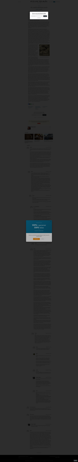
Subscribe (75, 460)
